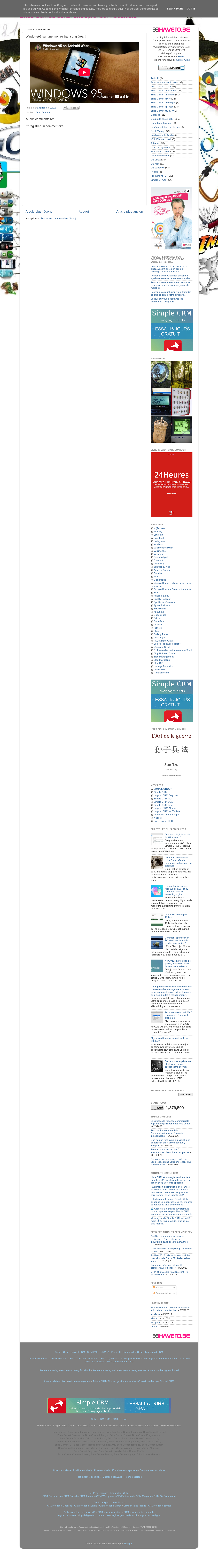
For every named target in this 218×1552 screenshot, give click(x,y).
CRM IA (105, 1352)
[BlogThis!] (68, 108)
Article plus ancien (129, 211)
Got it (191, 8)
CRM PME (92, 1352)
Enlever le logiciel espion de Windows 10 (178, 835)
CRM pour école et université (79, 1512)
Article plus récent (39, 211)
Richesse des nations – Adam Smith (173, 650)
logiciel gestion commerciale (94, 1515)
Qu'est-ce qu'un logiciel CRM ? (125, 1358)
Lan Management (160, 147)
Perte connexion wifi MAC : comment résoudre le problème (178, 1015)
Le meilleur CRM (101, 1361)
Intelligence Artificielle (162, 135)
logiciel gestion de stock (124, 1515)
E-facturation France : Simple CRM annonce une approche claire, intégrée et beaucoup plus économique (171, 1202)
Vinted (154, 1326)
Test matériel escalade (88, 1477)
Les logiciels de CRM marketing (161, 1358)
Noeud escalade (62, 1470)
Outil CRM (159, 669)
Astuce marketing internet (132, 1370)
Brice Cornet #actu (161, 86)
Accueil (84, 211)
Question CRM (162, 647)
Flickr (157, 631)
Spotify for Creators (164, 602)
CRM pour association (109, 1512)
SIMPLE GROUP (162, 789)
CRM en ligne (119, 1419)
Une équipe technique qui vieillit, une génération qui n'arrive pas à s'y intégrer (170, 1143)
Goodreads (160, 580)
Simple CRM (183, 60)
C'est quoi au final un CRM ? (91, 1358)
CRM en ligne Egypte (159, 1505)
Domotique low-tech (161, 123)
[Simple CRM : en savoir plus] (172, 350)
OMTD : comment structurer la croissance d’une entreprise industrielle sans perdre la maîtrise (169, 1239)
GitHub (157, 618)
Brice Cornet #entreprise (164, 90)
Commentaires (163, 1293)
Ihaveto (158, 628)
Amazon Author (162, 570)
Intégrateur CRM (119, 1493)
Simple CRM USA (163, 802)
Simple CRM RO (163, 798)
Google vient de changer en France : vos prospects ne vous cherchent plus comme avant (171, 1162)
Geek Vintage (43, 112)
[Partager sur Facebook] (74, 108)
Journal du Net (162, 567)
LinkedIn (158, 535)
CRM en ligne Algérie (134, 1505)
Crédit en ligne (101, 1502)
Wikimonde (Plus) (163, 547)
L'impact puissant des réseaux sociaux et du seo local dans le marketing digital (176, 890)
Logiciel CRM (78, 1352)
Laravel (158, 624)
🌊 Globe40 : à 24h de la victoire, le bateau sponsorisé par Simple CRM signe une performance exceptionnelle (171, 1211)
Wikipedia (156, 1322)
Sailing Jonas (161, 634)
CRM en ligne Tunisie (85, 1505)
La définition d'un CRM (61, 1358)
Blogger (128, 1543)
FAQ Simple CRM (163, 640)
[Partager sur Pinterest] (78, 108)
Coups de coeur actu (162, 119)
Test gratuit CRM (154, 1352)
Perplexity (159, 563)
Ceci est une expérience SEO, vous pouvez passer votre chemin (178, 1064)
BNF (156, 576)
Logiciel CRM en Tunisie (167, 811)
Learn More (175, 8)
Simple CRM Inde (163, 805)
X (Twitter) (159, 528)
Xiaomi (154, 1318)
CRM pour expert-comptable (138, 1512)
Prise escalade (102, 1470)
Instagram (159, 541)
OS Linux (156, 159)
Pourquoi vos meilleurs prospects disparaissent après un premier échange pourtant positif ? (168, 269)
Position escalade (82, 1470)
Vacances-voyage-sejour (167, 814)
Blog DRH (159, 663)
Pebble (154, 171)
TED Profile (160, 608)
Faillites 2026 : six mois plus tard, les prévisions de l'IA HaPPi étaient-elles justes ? (170, 1258)
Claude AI (159, 560)
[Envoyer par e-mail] (65, 108)
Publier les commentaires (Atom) (58, 218)
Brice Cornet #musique (163, 102)
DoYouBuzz (160, 615)
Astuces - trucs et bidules (164, 82)
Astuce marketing (49, 1370)
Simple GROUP (159, 180)
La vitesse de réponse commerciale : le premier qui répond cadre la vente (170, 1122)
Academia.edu (161, 595)
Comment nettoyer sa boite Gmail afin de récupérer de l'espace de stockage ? (178, 861)
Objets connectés (160, 155)
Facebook (159, 538)
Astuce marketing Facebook (75, 1370)
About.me (159, 612)
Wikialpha (159, 554)
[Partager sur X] (71, 108)
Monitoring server (160, 151)
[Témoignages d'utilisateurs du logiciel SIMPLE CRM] (172, 721)
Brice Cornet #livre (161, 98)
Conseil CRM (167, 1381)
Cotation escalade (112, 1477)
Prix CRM (116, 1352)
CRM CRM (104, 1419)
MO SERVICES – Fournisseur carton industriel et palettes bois (170, 1309)
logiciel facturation (67, 1515)
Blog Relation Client (164, 653)
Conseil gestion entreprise (122, 1381)
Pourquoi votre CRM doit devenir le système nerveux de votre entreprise (170, 277)
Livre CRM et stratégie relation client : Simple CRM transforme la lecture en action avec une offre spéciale (171, 1180)
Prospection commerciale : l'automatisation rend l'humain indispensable (167, 1133)
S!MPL (181, 56)
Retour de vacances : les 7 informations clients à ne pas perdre (170, 1150)
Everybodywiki (161, 557)
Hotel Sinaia (118, 1502)
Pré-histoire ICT (159, 176)
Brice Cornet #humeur (163, 94)
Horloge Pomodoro (164, 666)
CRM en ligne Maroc (110, 1505)
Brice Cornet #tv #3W (162, 111)
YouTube (158, 544)
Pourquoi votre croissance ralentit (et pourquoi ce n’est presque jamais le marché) (170, 285)
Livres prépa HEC (163, 821)
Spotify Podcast (162, 599)
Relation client (161, 672)
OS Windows (158, 167)
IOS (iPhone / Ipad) (161, 139)
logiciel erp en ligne (150, 1515)
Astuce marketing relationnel (163, 1370)
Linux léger (160, 637)
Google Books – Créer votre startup (173, 589)
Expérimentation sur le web (165, 127)
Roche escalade (133, 1477)
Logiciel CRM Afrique (165, 808)
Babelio (158, 573)
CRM (93, 1419)
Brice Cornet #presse (162, 106)
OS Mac (155, 164)
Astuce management (79, 1381)
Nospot (157, 818)
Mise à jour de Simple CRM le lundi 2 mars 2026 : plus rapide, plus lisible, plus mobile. (171, 1221)
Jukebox (155, 143)
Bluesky (158, 531)
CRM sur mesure (99, 1493)
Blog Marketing (162, 660)
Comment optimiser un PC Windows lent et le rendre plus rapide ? (177, 940)
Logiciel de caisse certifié (167, 644)
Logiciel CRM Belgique (166, 795)
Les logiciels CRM (37, 1358)
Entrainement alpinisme (125, 1470)
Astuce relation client (55, 1381)
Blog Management (164, 656)
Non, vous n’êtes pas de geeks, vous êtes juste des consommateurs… (178, 964)
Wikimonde (160, 551)
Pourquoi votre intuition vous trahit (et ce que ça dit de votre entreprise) (171, 293)
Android (155, 78)
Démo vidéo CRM (133, 1352)
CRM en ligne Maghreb (59, 1505)
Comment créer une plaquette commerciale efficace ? (167, 1266)
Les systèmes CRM (123, 1361)
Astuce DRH (99, 1381)
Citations (155, 115)
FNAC (157, 592)
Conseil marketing (148, 1381)
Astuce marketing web (104, 1370)
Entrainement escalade (152, 1470)
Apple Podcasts (162, 605)
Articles (159, 1287)
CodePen (159, 621)
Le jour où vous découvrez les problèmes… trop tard (167, 300)
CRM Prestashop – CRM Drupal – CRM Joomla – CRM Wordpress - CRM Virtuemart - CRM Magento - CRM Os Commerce (109, 1496)
